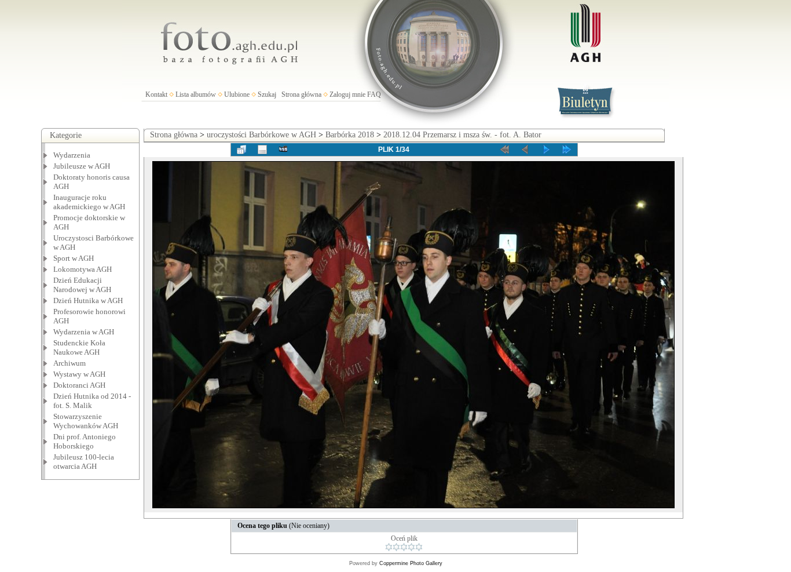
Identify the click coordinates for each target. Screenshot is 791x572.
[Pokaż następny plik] (546, 149)
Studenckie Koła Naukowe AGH (79, 347)
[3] (404, 547)
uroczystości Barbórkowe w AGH (261, 134)
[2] (396, 547)
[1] (389, 547)
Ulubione (237, 94)
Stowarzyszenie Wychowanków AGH (85, 421)
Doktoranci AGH (79, 385)
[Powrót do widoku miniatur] (241, 149)
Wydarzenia (71, 155)
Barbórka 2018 (349, 134)
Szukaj (267, 94)
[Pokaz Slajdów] (283, 149)
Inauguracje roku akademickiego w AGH (89, 202)
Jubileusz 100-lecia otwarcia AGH (83, 462)
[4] (411, 547)
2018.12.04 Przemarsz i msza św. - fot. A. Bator (462, 134)
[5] (419, 547)
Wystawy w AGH (79, 374)
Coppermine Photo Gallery (410, 563)
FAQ (374, 94)
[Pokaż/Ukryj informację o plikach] (262, 149)
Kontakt (156, 94)
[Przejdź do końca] (566, 149)
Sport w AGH (73, 258)
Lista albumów (195, 94)
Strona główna (301, 94)
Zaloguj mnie (347, 94)
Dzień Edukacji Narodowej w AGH (82, 285)
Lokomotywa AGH (82, 269)
